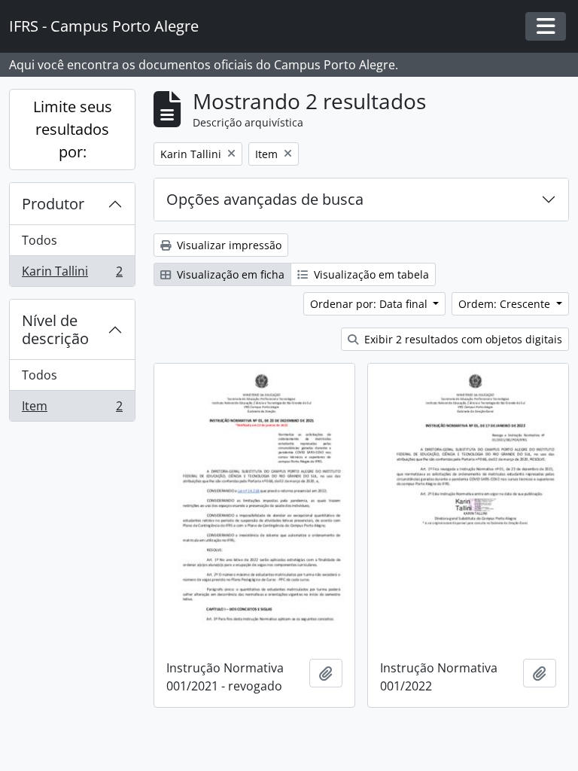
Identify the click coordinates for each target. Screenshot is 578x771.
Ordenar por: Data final (370, 304)
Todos (39, 240)
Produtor (53, 204)
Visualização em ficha (229, 274)
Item (72, 409)
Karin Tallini (72, 274)
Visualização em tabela (370, 274)
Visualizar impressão (227, 245)
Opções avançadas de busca (265, 199)
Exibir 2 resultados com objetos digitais (461, 339)
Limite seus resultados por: (72, 129)
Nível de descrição (55, 329)
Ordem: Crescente (505, 304)
